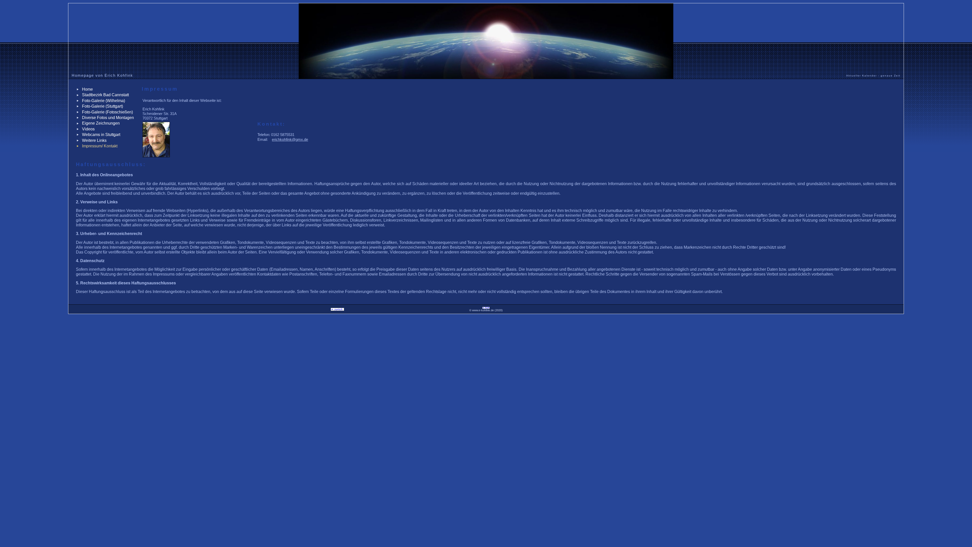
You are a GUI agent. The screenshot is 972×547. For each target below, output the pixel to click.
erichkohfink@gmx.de (290, 139)
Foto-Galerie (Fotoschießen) (106, 112)
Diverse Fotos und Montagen (107, 117)
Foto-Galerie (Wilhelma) (102, 101)
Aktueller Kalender (861, 75)
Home (86, 89)
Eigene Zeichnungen (100, 123)
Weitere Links (93, 140)
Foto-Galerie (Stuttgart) (101, 106)
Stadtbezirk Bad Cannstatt (104, 95)
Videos (87, 129)
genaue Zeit (890, 75)
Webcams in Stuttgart (100, 134)
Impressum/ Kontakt (98, 146)
